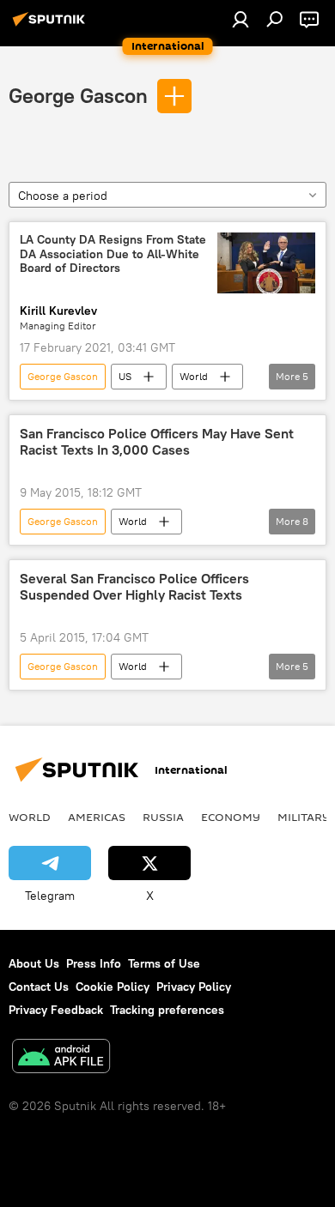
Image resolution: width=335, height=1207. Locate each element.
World (194, 376)
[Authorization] (240, 19)
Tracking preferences (167, 1009)
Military (303, 816)
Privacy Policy (193, 986)
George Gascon (78, 95)
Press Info (93, 963)
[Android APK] (61, 1058)
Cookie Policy (112, 986)
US (125, 376)
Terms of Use (164, 963)
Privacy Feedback (56, 1009)
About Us (34, 963)
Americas (96, 816)
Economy (230, 816)
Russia (163, 816)
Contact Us (39, 986)
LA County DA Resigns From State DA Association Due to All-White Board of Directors (113, 254)
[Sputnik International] (51, 25)
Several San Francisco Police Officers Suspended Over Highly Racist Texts (134, 586)
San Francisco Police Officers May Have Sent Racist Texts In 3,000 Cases (157, 441)
